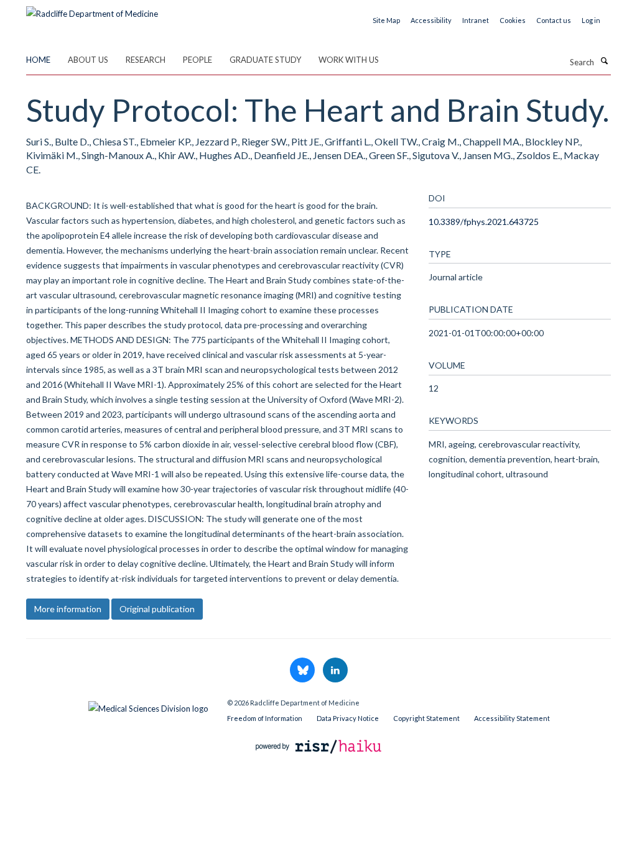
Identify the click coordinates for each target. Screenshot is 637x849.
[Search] (604, 61)
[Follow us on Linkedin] (335, 671)
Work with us (348, 60)
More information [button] (67, 608)
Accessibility (431, 20)
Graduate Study (265, 60)
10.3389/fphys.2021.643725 (484, 221)
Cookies (513, 20)
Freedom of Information (264, 718)
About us (88, 60)
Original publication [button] (157, 608)
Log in (591, 20)
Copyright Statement (426, 718)
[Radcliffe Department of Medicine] (92, 9)
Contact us (553, 20)
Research (145, 60)
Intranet (475, 20)
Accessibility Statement (512, 718)
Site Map (386, 20)
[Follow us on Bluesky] (303, 671)
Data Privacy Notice (348, 718)
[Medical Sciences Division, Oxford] (117, 705)
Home (38, 60)
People (197, 60)
